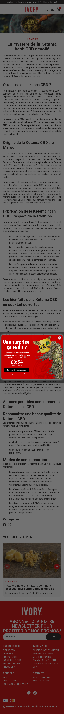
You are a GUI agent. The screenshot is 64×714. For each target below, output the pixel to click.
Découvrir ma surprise (16, 370)
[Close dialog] (59, 337)
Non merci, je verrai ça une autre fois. (16, 374)
